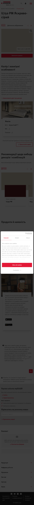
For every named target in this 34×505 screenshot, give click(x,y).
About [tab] (28, 238)
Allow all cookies (17, 265)
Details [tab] (17, 238)
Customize (16, 270)
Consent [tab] (6, 238)
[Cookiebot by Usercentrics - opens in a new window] (25, 233)
